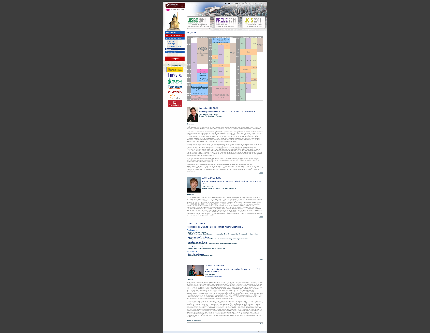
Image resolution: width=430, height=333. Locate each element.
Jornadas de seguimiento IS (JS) (202, 48)
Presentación (171, 32)
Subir (261, 173)
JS (258, 44)
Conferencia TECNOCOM (202, 74)
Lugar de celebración (173, 38)
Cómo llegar (171, 44)
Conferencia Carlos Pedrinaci (203, 79)
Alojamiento (171, 41)
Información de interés (174, 35)
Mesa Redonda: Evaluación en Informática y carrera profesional (199, 88)
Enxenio (261, 332)
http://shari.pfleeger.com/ (213, 276)
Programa (169, 49)
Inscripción (175, 59)
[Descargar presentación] (221, 42)
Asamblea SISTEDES (199, 93)
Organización (171, 52)
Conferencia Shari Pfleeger (221, 39)
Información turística (174, 46)
